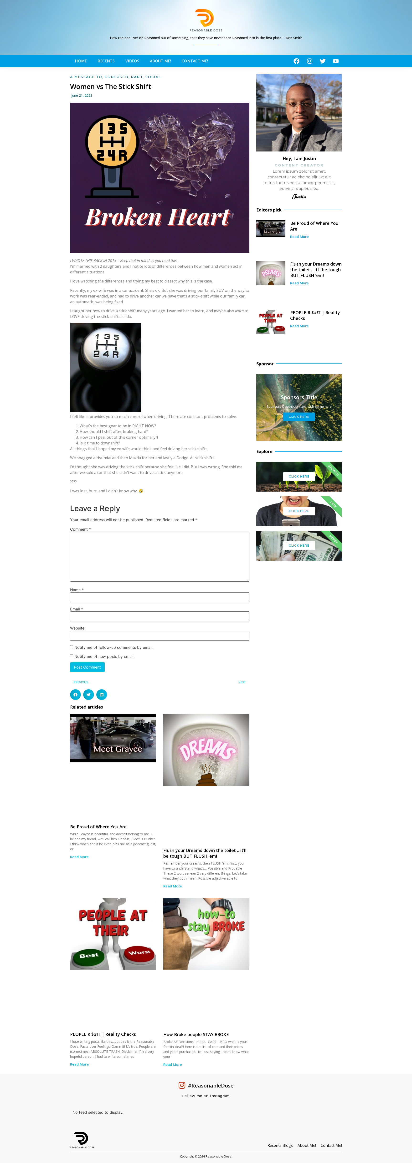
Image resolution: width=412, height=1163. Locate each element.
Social (153, 77)
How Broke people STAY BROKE (196, 1034)
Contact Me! (195, 61)
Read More (79, 856)
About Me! (160, 61)
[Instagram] (309, 61)
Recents (106, 61)
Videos (132, 61)
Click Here (299, 476)
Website (77, 628)
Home (81, 61)
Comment (80, 529)
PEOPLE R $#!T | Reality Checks (103, 1034)
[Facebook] (296, 61)
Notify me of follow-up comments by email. (113, 647)
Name (77, 590)
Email (76, 609)
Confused (116, 77)
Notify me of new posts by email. (104, 656)
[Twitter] (323, 61)
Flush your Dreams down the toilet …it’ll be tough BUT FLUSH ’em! (205, 853)
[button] (75, 694)
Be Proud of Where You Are (98, 827)
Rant (137, 77)
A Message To (86, 77)
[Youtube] (336, 61)
